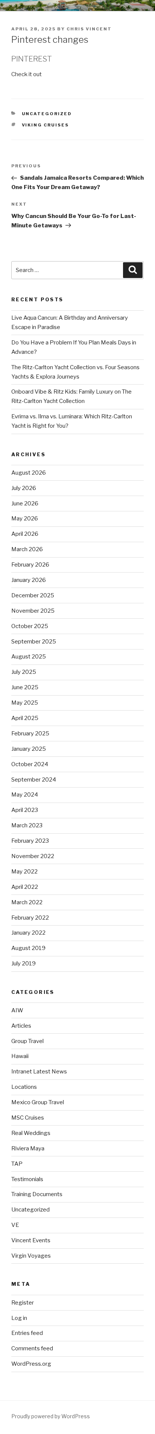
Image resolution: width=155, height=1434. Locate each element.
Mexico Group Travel (37, 1102)
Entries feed (27, 1333)
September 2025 (33, 641)
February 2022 (30, 917)
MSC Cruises (27, 1117)
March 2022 (27, 902)
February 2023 (30, 840)
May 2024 (24, 794)
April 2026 (24, 534)
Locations (24, 1087)
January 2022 (28, 932)
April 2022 (24, 887)
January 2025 (28, 749)
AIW (17, 1010)
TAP (17, 1163)
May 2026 (24, 518)
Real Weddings (30, 1133)
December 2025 (32, 595)
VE (15, 1225)
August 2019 (28, 948)
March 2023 (27, 825)
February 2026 (30, 564)
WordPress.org (31, 1363)
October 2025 (29, 626)
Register (22, 1302)
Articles (21, 1025)
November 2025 (33, 610)
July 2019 (23, 963)
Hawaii (20, 1056)
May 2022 (24, 871)
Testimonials (27, 1179)
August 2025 (28, 656)
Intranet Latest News (39, 1071)
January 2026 (28, 580)
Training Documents (36, 1194)
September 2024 (33, 779)
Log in (19, 1318)
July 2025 (23, 672)
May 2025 (24, 702)
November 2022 (32, 856)
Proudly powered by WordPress (50, 1416)
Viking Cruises (45, 125)
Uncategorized (47, 113)
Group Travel (27, 1041)
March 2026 (27, 549)
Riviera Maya (27, 1148)
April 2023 (24, 810)
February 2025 (30, 733)
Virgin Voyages (31, 1255)
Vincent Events (30, 1240)
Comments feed (32, 1348)
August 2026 (28, 472)
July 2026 (23, 488)
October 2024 (29, 764)
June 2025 (24, 687)
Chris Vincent (89, 29)
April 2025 (24, 718)
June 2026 (24, 503)
